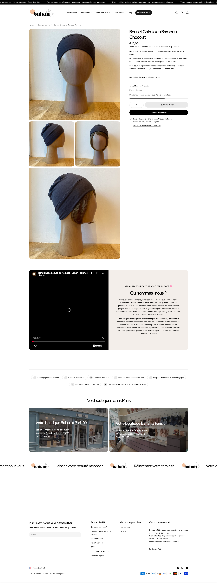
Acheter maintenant (158, 112)
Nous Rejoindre (97, 543)
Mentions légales (98, 555)
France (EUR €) (38, 568)
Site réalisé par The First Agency (53, 574)
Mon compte (125, 527)
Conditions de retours (100, 551)
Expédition (146, 46)
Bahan (38, 573)
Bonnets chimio (44, 25)
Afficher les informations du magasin (146, 125)
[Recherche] (176, 12)
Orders (123, 531)
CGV (92, 547)
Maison (31, 25)
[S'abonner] (78, 534)
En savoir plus (155, 549)
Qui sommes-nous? (99, 527)
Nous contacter (97, 538)
